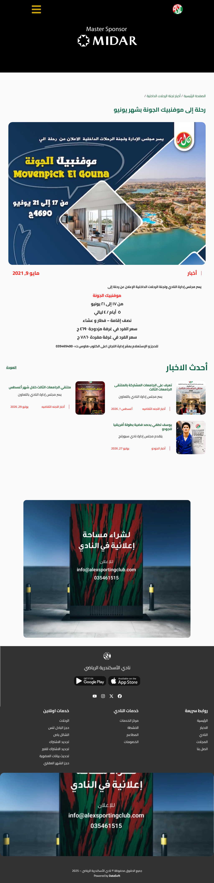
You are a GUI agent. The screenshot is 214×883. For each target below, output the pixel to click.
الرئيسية (202, 720)
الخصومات (131, 742)
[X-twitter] (111, 696)
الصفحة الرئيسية (195, 96)
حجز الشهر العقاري (56, 763)
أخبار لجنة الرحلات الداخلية (164, 96)
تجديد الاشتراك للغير (55, 749)
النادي (203, 735)
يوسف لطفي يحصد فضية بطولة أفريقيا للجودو (142, 426)
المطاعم (132, 735)
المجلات (202, 742)
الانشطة (132, 727)
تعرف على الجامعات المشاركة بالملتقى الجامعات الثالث (143, 387)
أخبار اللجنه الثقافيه (154, 408)
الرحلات (64, 720)
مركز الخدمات (129, 720)
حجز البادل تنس (58, 727)
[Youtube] (94, 696)
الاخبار (204, 727)
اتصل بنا (202, 749)
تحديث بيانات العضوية (54, 756)
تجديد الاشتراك (59, 742)
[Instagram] (103, 696)
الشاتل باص (61, 735)
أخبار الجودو (159, 448)
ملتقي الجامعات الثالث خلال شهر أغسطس (40, 387)
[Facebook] (120, 696)
